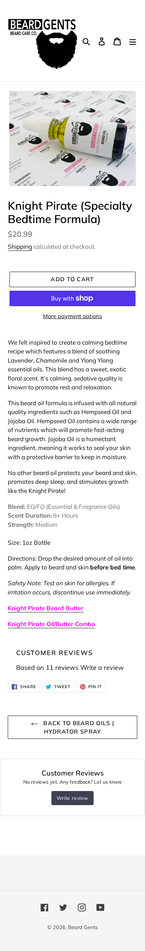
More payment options (72, 316)
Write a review (102, 667)
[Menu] (132, 40)
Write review (72, 798)
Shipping (20, 246)
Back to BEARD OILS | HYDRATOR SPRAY (78, 727)
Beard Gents (83, 927)
